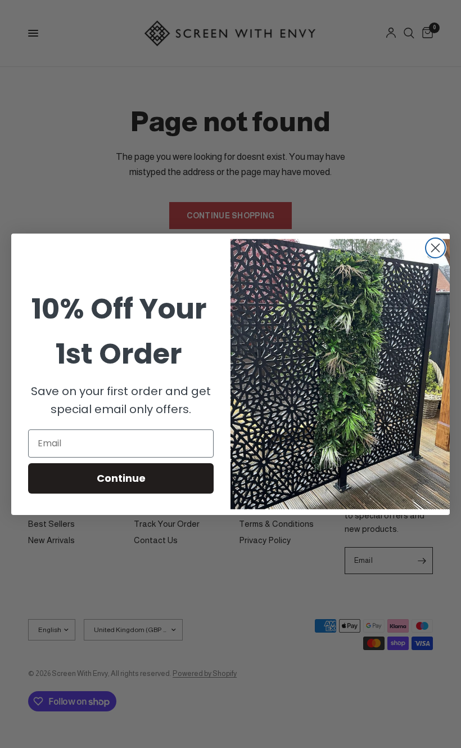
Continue (121, 478)
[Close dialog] (435, 248)
